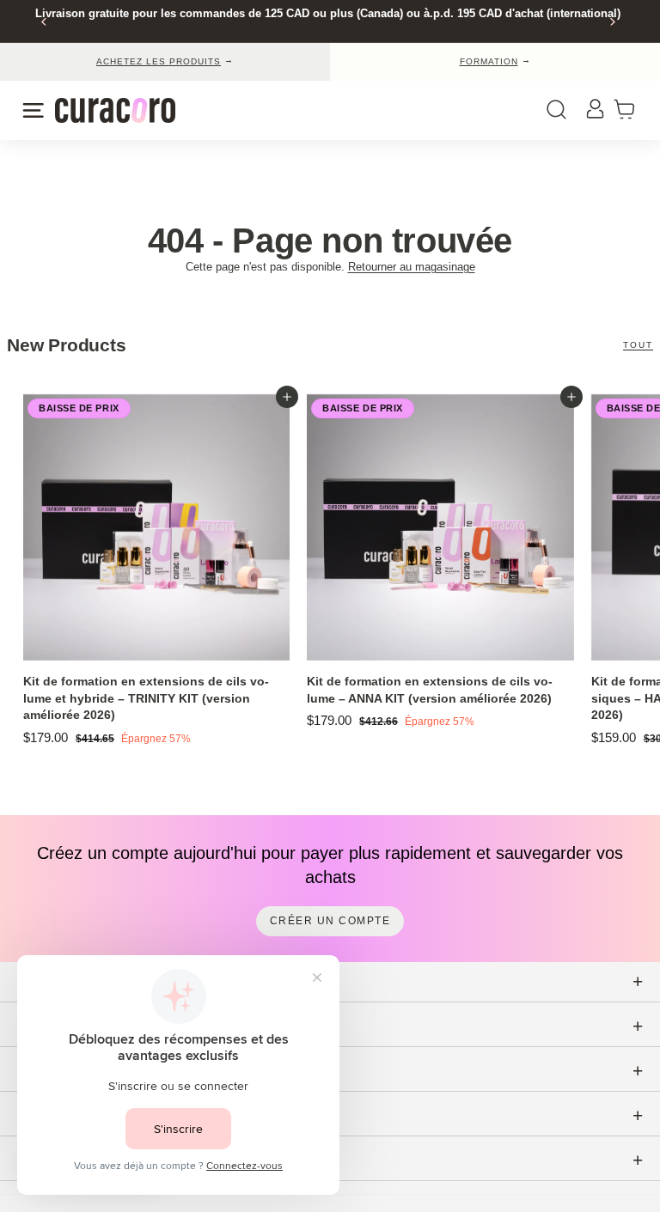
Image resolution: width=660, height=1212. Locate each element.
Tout (638, 345)
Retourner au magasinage (411, 266)
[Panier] (630, 110)
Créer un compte (330, 921)
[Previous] (44, 22)
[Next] (611, 22)
